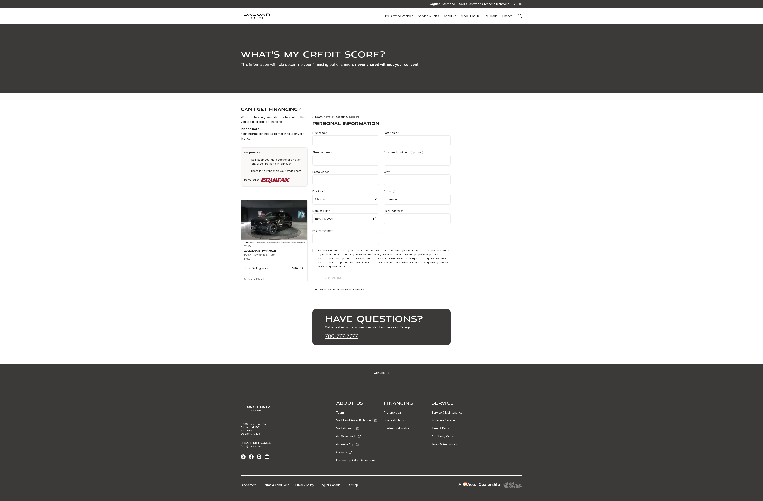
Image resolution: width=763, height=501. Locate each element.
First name (319, 133)
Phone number (322, 230)
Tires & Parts (440, 428)
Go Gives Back (346, 436)
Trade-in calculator (396, 428)
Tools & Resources (444, 444)
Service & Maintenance (447, 413)
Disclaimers (249, 485)
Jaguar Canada (330, 485)
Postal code (320, 172)
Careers (341, 452)
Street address (322, 152)
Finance (507, 16)
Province (318, 191)
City (387, 172)
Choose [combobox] (320, 199)
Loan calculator (394, 420)
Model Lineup (470, 16)
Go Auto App (345, 444)
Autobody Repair (443, 436)
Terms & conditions (276, 485)
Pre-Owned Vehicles (399, 16)
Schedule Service (443, 420)
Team (340, 413)
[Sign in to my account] (520, 4)
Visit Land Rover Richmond (354, 420)
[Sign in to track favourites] (301, 204)
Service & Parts (428, 16)
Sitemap (352, 485)
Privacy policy (304, 485)
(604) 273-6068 (251, 446)
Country (389, 191)
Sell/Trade (491, 16)
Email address (393, 211)
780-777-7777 (341, 336)
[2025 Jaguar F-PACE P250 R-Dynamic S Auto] (274, 221)
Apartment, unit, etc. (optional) (403, 152)
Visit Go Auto (345, 428)
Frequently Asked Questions (355, 460)
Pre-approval (392, 413)
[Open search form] (519, 16)
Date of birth (321, 211)
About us (450, 16)
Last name (391, 133)
